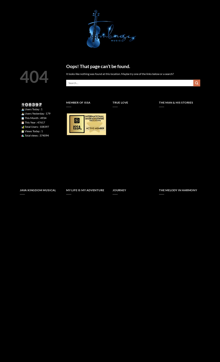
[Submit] (196, 83)
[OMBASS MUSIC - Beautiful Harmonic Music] (110, 29)
